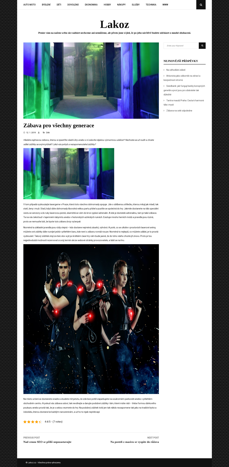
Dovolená (73, 4)
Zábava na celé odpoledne (179, 110)
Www (165, 4)
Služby (136, 4)
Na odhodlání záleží (175, 70)
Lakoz (114, 24)
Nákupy (121, 4)
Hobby (107, 4)
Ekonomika (91, 4)
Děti (59, 4)
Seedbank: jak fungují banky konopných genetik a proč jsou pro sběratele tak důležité (184, 90)
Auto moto (29, 4)
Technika (151, 4)
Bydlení (46, 4)
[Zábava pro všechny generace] (91, 118)
